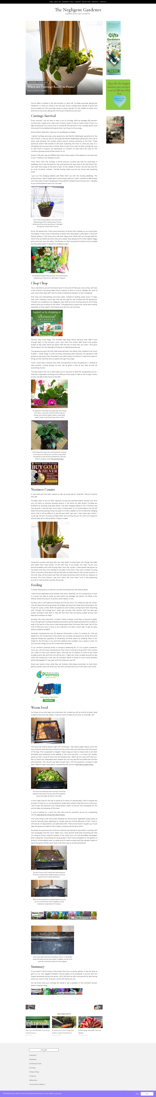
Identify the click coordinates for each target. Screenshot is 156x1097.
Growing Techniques (38, 82)
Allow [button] (147, 1093)
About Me (57, 1)
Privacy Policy (34, 1072)
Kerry (45, 91)
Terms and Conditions (37, 1084)
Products (95, 1)
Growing (78, 1)
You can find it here (57, 459)
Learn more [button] (58, 1093)
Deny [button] (137, 1093)
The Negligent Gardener (78, 10)
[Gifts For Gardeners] (30, 1007)
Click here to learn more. (84, 764)
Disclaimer (33, 1059)
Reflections (86, 1)
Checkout (103, 1)
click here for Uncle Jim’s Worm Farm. (51, 815)
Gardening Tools (68, 1)
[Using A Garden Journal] (99, 1007)
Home (51, 1)
